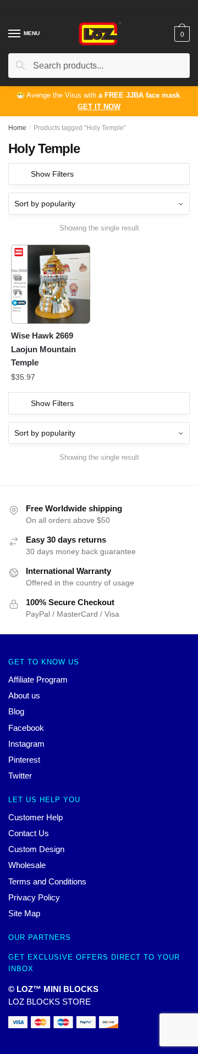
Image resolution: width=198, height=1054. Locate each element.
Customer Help (35, 817)
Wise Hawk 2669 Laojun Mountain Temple (43, 349)
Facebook (26, 727)
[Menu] (14, 34)
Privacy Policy (34, 897)
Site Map (24, 913)
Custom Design (36, 849)
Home (17, 128)
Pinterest (24, 759)
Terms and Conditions (47, 881)
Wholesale (27, 865)
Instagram (26, 743)
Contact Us (28, 833)
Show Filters (52, 174)
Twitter (20, 775)
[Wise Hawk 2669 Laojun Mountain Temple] (50, 284)
